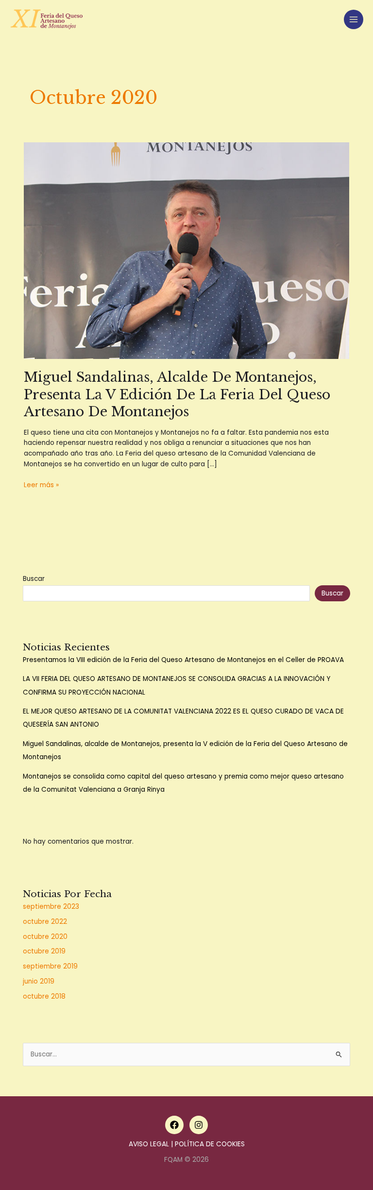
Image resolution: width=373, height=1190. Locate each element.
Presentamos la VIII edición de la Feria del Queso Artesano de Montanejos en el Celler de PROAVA (183, 659)
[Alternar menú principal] (354, 20)
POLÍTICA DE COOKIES (210, 1144)
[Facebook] (174, 1125)
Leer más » (41, 485)
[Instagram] (198, 1125)
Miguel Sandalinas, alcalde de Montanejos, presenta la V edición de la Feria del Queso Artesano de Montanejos (177, 394)
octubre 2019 (44, 951)
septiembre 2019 (50, 966)
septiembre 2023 (51, 906)
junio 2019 (38, 981)
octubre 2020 (45, 936)
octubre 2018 (44, 996)
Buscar (34, 578)
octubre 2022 (45, 921)
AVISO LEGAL (149, 1144)
